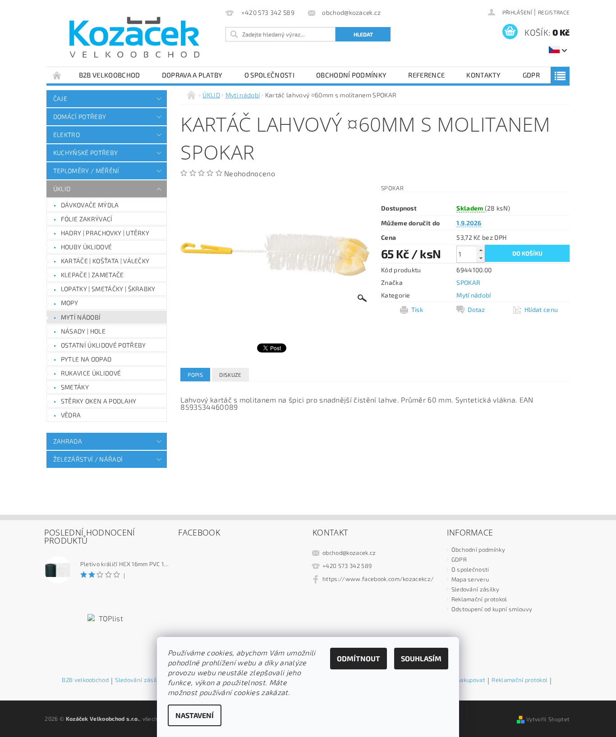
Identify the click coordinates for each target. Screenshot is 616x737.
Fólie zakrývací (87, 219)
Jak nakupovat (466, 680)
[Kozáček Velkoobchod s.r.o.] (134, 38)
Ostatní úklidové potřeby (103, 345)
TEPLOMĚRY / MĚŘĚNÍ (86, 170)
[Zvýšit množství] (481, 250)
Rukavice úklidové (91, 373)
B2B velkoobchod (109, 75)
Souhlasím (421, 658)
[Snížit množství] (481, 258)
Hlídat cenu (541, 309)
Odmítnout (358, 658)
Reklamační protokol (479, 599)
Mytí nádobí (81, 317)
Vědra (71, 415)
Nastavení (194, 715)
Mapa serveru (470, 579)
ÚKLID (62, 188)
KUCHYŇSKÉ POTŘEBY (85, 152)
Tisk (417, 309)
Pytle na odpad (86, 359)
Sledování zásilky (475, 589)
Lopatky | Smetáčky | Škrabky (108, 289)
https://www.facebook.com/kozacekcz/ (378, 578)
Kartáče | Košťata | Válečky (105, 261)
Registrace (554, 12)
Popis (195, 374)
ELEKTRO (66, 134)
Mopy (69, 303)
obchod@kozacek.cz (349, 552)
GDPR (531, 75)
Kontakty (483, 75)
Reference (426, 75)
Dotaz (476, 309)
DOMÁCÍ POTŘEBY (79, 116)
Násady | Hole (83, 331)
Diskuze (230, 374)
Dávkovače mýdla (90, 205)
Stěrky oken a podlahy (99, 401)
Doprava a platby (192, 75)
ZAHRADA (67, 441)
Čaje (60, 98)
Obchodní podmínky (351, 75)
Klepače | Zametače (92, 275)
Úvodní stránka (57, 75)
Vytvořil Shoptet (548, 719)
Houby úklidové (86, 247)
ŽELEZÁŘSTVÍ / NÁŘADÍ (88, 459)
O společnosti (269, 75)
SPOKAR (468, 282)
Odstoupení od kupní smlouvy (492, 609)
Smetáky (75, 387)
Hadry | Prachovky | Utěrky (105, 233)
